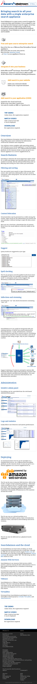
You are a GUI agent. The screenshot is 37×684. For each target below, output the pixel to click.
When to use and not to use (10, 640)
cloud (18, 52)
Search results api (7, 665)
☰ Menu (32, 4)
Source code (23, 677)
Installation (5, 651)
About (5, 670)
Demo (22, 630)
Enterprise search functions (10, 637)
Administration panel (8, 655)
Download (9, 126)
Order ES (5, 644)
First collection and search (9, 653)
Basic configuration (8, 652)
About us (5, 673)
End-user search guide (8, 661)
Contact (4, 678)
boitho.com (28, 552)
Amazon (13, 52)
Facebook (22, 678)
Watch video (10, 118)
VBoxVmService (6, 598)
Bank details (6, 677)
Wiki (21, 673)
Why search (6, 635)
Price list (5, 641)
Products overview (8, 633)
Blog (21, 674)
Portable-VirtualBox (24, 597)
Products (6, 630)
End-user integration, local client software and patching (17, 660)
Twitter (22, 680)
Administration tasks (8, 656)
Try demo (8, 113)
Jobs (4, 674)
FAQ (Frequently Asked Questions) (11, 669)
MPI (2, 556)
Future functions (7, 666)
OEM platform (6, 642)
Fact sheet (5, 645)
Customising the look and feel (10, 664)
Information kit (7, 676)
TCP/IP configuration (8, 657)
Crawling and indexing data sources (12, 658)
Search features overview (9, 636)
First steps (5, 650)
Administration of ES (8, 639)
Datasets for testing (25, 676)
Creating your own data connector (12, 662)
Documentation (8, 646)
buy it (6, 54)
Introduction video (25, 635)
